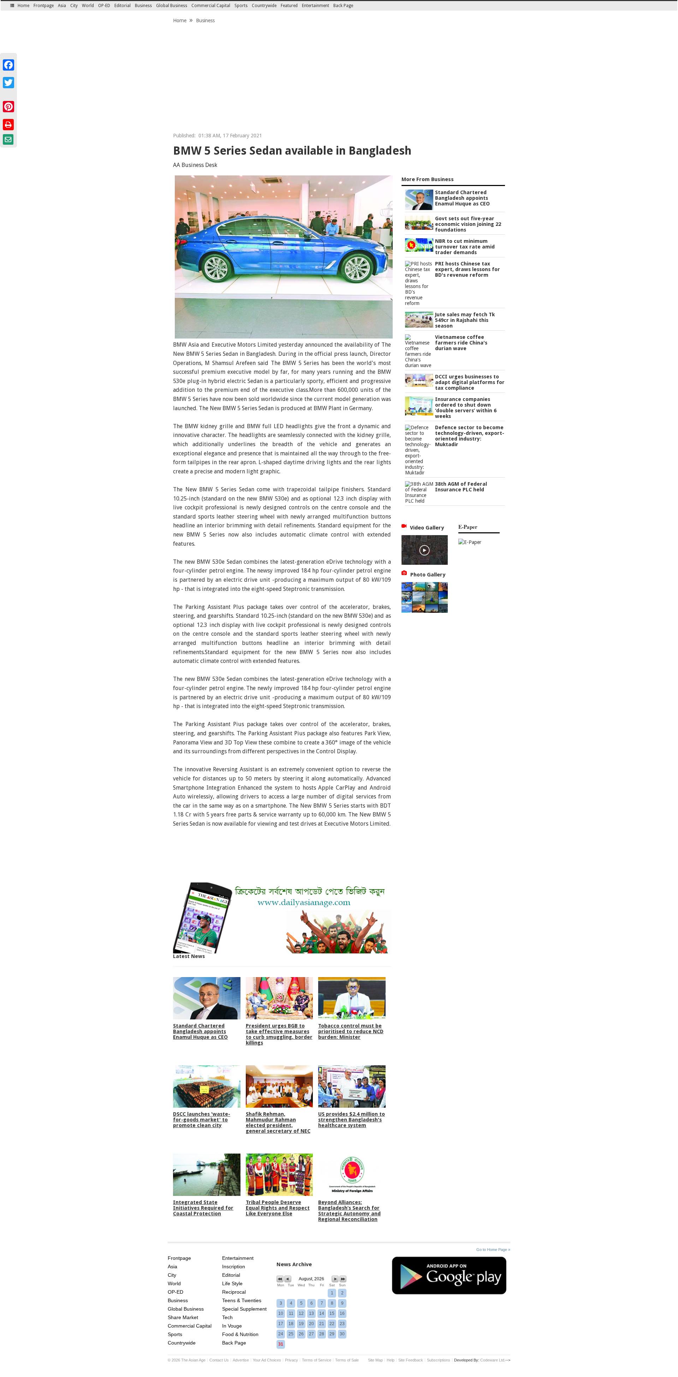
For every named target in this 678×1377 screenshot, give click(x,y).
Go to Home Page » (493, 1249)
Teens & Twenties (241, 1300)
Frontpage (44, 5)
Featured (289, 5)
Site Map (375, 1360)
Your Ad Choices (267, 1360)
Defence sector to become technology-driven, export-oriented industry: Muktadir (469, 436)
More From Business (428, 179)
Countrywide (264, 5)
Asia (62, 5)
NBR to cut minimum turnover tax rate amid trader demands (465, 246)
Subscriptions (438, 1360)
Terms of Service (316, 1360)
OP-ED (104, 5)
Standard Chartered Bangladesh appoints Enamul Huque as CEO (462, 198)
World (88, 5)
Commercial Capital (210, 5)
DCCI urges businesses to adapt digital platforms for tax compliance (470, 382)
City (74, 5)
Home (23, 5)
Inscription (233, 1266)
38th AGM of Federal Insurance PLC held (461, 486)
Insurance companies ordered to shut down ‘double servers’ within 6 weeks (465, 407)
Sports (241, 5)
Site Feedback (410, 1360)
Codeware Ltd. (492, 1360)
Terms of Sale (347, 1360)
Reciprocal (234, 1292)
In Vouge (232, 1326)
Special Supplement (244, 1309)
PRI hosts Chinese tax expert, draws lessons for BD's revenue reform (467, 269)
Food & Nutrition (240, 1334)
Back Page (343, 5)
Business (143, 5)
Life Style (232, 1283)
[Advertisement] (339, 79)
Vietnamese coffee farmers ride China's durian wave (461, 342)
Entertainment (315, 5)
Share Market (183, 1317)
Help (390, 1360)
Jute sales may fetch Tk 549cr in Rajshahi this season (465, 320)
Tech (227, 1317)
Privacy (291, 1360)
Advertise (241, 1360)
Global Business (171, 5)
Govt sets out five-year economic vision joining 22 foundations (468, 224)
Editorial (122, 5)
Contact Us (219, 1360)
